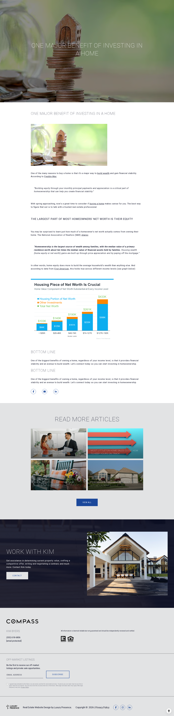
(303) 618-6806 (13, 637)
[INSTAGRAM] (122, 707)
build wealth (103, 173)
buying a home (97, 203)
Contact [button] (17, 576)
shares (84, 235)
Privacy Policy (25, 687)
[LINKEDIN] (129, 707)
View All (87, 502)
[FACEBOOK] (115, 707)
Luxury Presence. (63, 707)
